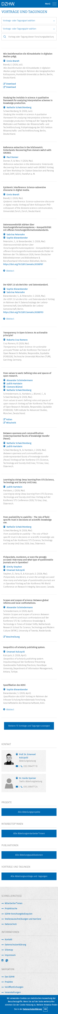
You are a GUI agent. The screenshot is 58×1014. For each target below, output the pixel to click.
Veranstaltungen (13, 992)
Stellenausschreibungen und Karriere (23, 919)
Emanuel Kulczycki (16, 570)
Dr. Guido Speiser (30, 780)
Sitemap (9, 949)
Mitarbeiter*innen (13, 903)
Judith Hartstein (14, 383)
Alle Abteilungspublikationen (29, 855)
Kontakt (8, 939)
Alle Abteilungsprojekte (29, 812)
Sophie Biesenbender (17, 238)
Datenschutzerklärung (32, 1009)
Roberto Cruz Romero (17, 340)
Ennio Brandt (13, 61)
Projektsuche (11, 908)
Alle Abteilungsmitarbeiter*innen (29, 833)
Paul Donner (12, 157)
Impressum (10, 955)
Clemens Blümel (15, 387)
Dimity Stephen (14, 567)
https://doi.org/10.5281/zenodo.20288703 (23, 312)
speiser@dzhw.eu (17, 787)
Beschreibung (13, 636)
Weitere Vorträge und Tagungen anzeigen (29, 726)
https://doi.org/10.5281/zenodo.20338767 (23, 264)
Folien (9, 419)
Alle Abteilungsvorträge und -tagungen (29, 876)
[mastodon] (9, 960)
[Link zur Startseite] (8, 4)
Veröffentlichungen (14, 987)
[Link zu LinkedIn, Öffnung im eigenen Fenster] (2, 960)
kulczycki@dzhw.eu (17, 766)
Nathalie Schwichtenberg (19, 107)
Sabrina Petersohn (16, 234)
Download (11, 83)
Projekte (9, 982)
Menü (47, 3)
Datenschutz (11, 924)
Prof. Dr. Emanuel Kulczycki (27, 757)
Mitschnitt (11, 422)
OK (45, 1009)
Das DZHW (9, 976)
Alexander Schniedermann (20, 380)
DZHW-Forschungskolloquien (18, 913)
